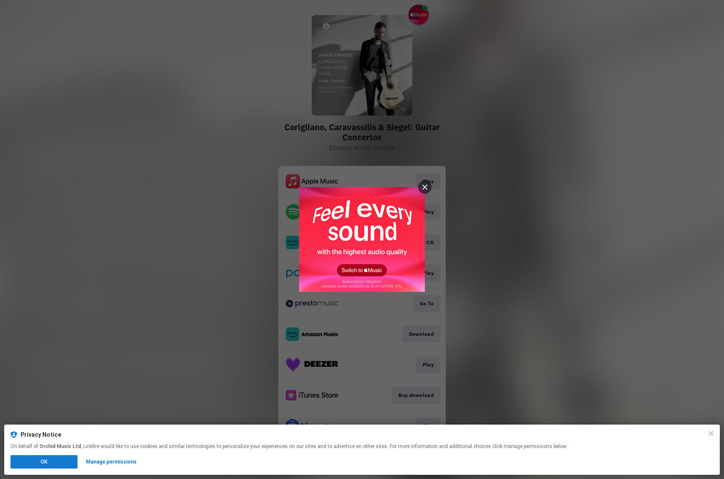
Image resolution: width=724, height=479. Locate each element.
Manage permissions (111, 462)
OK (44, 462)
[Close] (711, 433)
